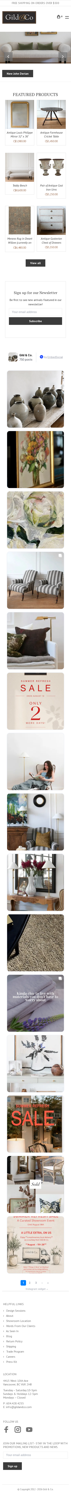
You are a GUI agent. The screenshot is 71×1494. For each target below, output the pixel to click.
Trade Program (14, 1351)
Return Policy (13, 1341)
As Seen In (12, 1331)
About (9, 1316)
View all (35, 263)
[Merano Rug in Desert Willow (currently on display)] (19, 220)
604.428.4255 (15, 1403)
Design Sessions (15, 1310)
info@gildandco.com (19, 1407)
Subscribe (35, 321)
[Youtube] (29, 1430)
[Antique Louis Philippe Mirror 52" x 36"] (19, 114)
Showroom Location (18, 1321)
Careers (10, 1356)
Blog (8, 1336)
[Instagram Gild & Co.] (18, 1430)
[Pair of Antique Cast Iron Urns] (51, 167)
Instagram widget (37, 1288)
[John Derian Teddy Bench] (19, 167)
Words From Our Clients (20, 1326)
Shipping (10, 1346)
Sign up (12, 1466)
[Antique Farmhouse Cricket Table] (51, 114)
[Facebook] (6, 1430)
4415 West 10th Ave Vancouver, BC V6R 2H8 (17, 1382)
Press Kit (11, 1362)
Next (62, 56)
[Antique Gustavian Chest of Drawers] (51, 220)
